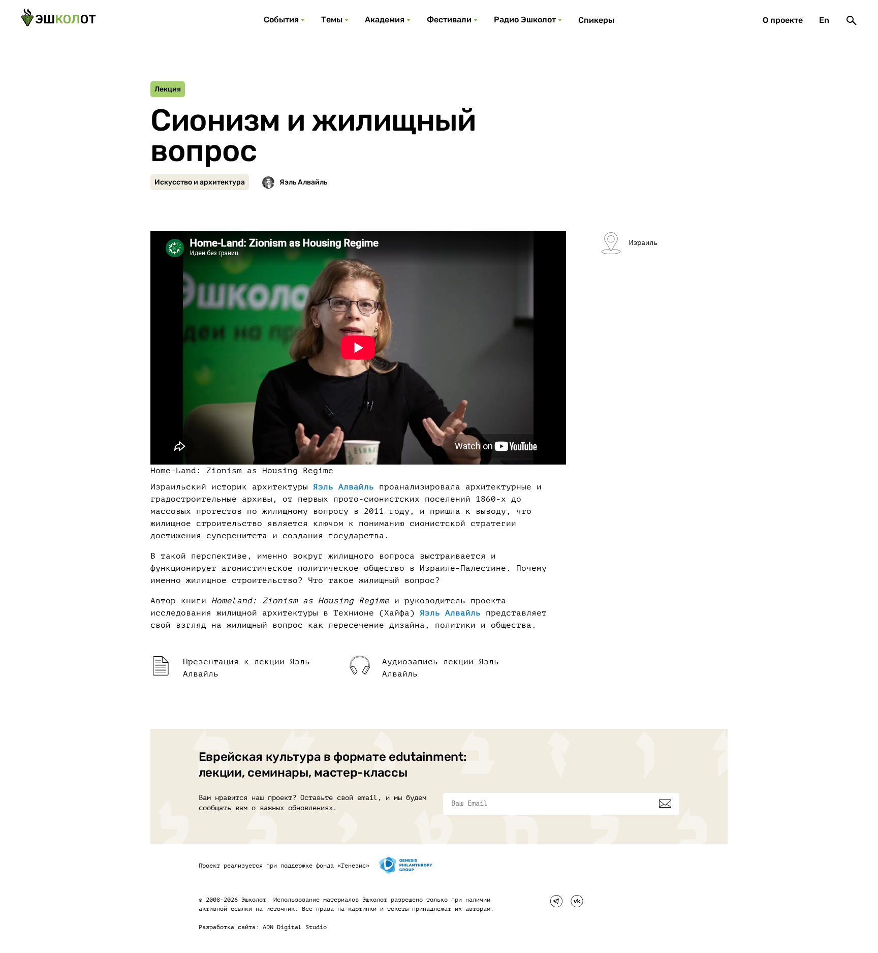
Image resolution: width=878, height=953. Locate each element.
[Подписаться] (665, 803)
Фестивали (449, 19)
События (281, 19)
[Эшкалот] (58, 20)
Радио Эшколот (525, 19)
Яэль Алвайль (343, 486)
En (824, 20)
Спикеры (596, 20)
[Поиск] (851, 20)
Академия (384, 19)
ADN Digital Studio (295, 927)
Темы (331, 19)
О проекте (783, 20)
